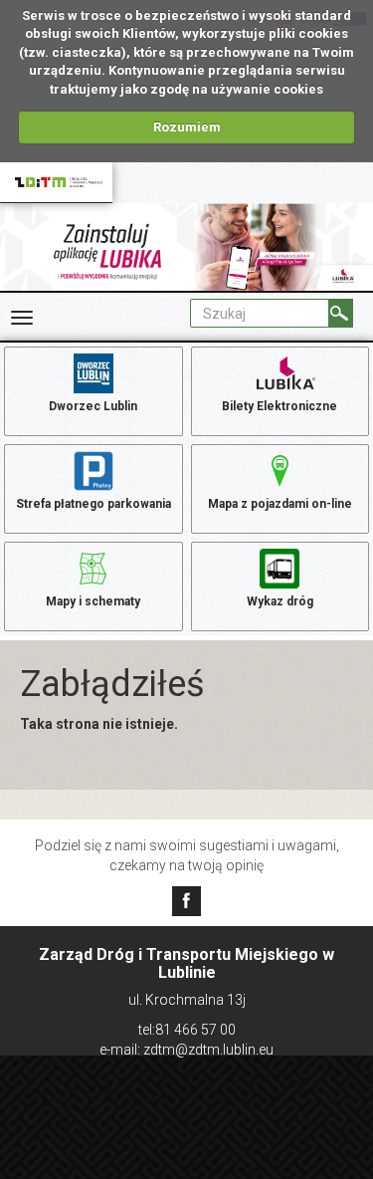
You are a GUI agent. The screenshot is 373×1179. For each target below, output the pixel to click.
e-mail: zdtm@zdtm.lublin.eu (186, 1050)
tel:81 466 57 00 (187, 1030)
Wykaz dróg (280, 601)
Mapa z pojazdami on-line (280, 504)
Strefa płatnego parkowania (93, 504)
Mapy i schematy (93, 601)
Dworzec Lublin (93, 406)
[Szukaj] (340, 313)
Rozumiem (187, 126)
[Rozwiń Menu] (22, 318)
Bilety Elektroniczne (279, 406)
